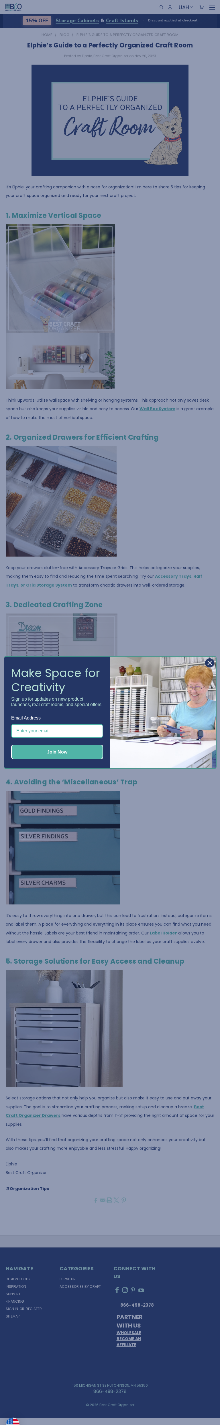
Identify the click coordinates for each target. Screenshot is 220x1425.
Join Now (57, 752)
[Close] (210, 663)
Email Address (26, 718)
